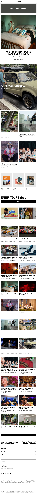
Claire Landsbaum (26, 278)
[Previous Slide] (2, 180)
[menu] (1, 1)
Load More (19, 434)
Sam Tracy (29, 296)
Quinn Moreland (20, 59)
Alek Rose (28, 429)
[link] (18, 37)
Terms (12, 468)
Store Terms (9, 468)
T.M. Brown (24, 353)
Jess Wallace (11, 410)
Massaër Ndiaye (7, 429)
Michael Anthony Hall (27, 260)
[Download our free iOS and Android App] (25, 442)
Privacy (5, 468)
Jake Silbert (25, 222)
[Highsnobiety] (18, 1)
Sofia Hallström (26, 391)
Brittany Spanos (8, 333)
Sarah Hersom (7, 278)
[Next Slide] (34, 180)
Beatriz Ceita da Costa (31, 241)
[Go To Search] (33, 1)
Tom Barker (25, 410)
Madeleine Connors (8, 260)
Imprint (2, 468)
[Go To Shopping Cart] (35, 1)
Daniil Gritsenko (8, 241)
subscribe (18, 201)
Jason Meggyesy (30, 334)
